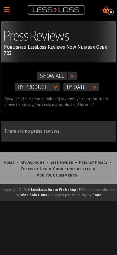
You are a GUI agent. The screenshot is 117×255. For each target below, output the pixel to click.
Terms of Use (33, 168)
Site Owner (61, 162)
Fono (96, 195)
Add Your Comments (57, 175)
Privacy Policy (93, 162)
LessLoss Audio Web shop (53, 189)
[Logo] (56, 10)
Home (9, 162)
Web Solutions (33, 195)
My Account (32, 162)
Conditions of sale (72, 168)
